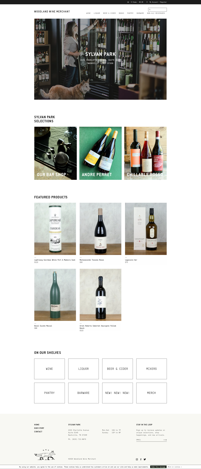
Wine (88, 13)
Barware (140, 13)
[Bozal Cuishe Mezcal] (55, 295)
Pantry (130, 13)
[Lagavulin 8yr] (146, 229)
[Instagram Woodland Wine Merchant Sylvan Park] (137, 459)
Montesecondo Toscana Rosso (92, 260)
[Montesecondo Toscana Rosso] (100, 229)
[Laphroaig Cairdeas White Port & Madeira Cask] (55, 229)
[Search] (149, 10)
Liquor (97, 13)
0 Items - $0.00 (137, 2)
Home (36, 425)
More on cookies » (175, 467)
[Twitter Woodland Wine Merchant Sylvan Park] (144, 459)
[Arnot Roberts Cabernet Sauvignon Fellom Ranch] (100, 295)
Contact (38, 432)
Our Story (39, 428)
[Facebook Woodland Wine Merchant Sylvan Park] (140, 459)
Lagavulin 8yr (131, 260)
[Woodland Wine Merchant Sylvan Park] (52, 11)
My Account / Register (158, 2)
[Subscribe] (165, 440)
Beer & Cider (109, 13)
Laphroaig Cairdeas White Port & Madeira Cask (54, 260)
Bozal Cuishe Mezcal (43, 326)
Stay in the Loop (144, 425)
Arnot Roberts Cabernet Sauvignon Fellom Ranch (98, 327)
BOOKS (121, 13)
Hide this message (158, 467)
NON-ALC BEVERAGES (156, 13)
